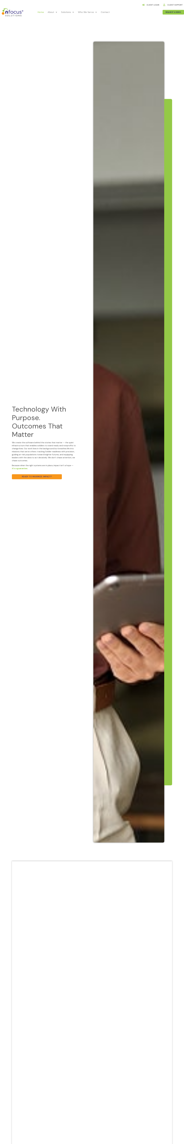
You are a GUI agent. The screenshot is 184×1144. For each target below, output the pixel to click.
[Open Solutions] (73, 12)
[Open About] (56, 12)
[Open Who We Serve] (96, 12)
